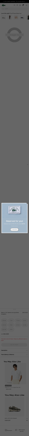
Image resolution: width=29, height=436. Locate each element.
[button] (27, 203)
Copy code (14, 229)
